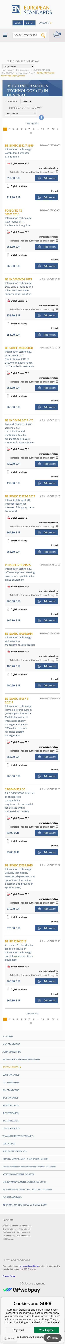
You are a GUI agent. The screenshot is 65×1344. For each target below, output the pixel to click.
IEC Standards (10, 1097)
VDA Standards (23, 1235)
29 (47, 129)
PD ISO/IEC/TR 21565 (20, 572)
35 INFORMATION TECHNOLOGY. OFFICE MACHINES (25, 71)
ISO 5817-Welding (12, 1197)
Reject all (18, 1330)
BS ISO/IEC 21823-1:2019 (20, 503)
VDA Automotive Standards (18, 1135)
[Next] (59, 129)
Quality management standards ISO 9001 (25, 1158)
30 (53, 129)
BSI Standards (23, 70)
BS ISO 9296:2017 (19, 950)
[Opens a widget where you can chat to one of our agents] (52, 1338)
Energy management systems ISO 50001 (24, 1181)
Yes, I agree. (46, 1330)
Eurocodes (8, 1143)
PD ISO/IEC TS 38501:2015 (18, 218)
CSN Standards (10, 1074)
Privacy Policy (8, 1275)
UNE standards (11, 1128)
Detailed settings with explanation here (32, 1337)
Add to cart (50, 178)
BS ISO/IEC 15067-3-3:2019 (18, 717)
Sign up (29, 23)
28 (42, 129)
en (51, 23)
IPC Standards (10, 1112)
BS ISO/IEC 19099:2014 (20, 639)
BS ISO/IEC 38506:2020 (19, 357)
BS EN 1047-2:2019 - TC (19, 431)
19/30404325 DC (19, 800)
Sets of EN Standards (14, 1151)
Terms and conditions (29, 1266)
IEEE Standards (10, 1105)
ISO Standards (10, 1120)
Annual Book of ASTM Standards (21, 1059)
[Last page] (32, 132)
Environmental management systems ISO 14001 (29, 1166)
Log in (18, 23)
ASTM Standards (11, 1051)
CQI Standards (10, 1082)
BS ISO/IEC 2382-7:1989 (19, 151)
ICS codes (7, 1036)
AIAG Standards (11, 1044)
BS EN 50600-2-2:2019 (19, 286)
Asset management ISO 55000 (18, 1174)
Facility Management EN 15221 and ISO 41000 (27, 1189)
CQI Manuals (8, 1239)
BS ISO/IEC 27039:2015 (20, 876)
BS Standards (25, 1225)
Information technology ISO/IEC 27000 (24, 1204)
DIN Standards (10, 1090)
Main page (7, 70)
